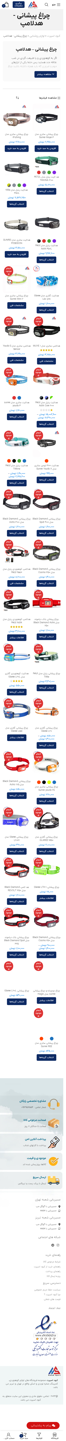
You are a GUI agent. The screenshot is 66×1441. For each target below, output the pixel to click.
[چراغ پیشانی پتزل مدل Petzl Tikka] (47, 657)
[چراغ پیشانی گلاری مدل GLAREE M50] (47, 820)
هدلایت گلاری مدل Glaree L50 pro (46, 297)
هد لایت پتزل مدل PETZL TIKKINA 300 (46, 178)
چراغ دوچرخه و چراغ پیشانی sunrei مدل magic (46, 992)
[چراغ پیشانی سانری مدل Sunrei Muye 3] (47, 118)
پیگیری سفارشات (18, 4)
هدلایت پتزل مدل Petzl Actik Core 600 (46, 404)
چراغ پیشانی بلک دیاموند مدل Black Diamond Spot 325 (16, 941)
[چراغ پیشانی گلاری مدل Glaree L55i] (17, 711)
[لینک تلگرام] (52, 1245)
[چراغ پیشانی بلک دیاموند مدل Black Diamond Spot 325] (17, 921)
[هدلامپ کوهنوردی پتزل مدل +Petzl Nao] (17, 552)
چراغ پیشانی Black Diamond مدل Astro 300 (17, 520)
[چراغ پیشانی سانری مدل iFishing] (17, 118)
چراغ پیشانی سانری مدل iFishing (16, 136)
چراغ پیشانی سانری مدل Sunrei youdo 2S (46, 788)
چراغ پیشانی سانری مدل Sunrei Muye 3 (46, 136)
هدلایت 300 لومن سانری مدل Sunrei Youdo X (46, 467)
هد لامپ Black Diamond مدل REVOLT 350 (17, 889)
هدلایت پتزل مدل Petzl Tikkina (17, 467)
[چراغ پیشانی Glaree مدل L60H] (17, 820)
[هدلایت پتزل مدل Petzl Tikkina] (17, 443)
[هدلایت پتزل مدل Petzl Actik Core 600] (47, 380)
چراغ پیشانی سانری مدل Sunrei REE (46, 1045)
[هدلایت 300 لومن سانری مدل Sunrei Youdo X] (47, 443)
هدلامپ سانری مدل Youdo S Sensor (17, 347)
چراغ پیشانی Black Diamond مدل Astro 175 (17, 783)
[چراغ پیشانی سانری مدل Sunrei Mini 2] (17, 279)
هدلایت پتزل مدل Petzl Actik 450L (46, 247)
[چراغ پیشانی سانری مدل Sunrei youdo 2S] (47, 765)
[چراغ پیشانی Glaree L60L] (17, 974)
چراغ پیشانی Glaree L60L (16, 990)
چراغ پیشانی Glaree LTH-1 (46, 887)
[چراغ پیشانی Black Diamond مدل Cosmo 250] (47, 921)
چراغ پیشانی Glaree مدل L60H (16, 838)
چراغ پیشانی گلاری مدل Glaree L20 (46, 729)
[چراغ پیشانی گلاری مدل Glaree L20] (47, 711)
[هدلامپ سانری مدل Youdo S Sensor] (17, 329)
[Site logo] (32, 4)
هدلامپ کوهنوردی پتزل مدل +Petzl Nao (16, 570)
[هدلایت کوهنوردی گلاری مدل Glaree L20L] (17, 657)
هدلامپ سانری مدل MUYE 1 (46, 346)
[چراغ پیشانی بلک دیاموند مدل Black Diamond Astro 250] (47, 603)
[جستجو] (46, 4)
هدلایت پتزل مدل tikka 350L (17, 191)
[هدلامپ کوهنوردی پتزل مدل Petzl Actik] (17, 603)
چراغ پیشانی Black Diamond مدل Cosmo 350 (46, 570)
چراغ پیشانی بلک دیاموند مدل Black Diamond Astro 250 (46, 622)
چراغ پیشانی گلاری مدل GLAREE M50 (46, 838)
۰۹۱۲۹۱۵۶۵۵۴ (27, 1107)
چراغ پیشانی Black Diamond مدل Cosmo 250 (46, 939)
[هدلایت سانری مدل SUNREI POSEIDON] (17, 223)
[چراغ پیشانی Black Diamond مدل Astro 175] (17, 765)
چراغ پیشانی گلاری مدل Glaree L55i (17, 729)
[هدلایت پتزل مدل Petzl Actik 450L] (47, 223)
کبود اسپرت (53, 36)
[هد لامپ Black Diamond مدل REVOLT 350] (17, 870)
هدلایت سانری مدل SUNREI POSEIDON (16, 241)
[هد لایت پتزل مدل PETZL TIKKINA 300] (47, 161)
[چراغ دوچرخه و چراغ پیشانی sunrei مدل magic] (47, 974)
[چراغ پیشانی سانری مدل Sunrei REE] (47, 1021)
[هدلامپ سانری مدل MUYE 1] (47, 329)
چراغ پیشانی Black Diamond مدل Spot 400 (46, 520)
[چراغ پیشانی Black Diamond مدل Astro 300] (17, 502)
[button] (46, 148)
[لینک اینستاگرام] (58, 1245)
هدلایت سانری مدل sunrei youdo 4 (16, 404)
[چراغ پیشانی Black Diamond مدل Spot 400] (47, 502)
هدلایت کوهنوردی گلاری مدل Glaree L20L (17, 675)
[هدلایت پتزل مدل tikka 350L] (17, 168)
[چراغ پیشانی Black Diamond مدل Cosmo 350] (47, 552)
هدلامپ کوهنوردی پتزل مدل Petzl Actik (16, 621)
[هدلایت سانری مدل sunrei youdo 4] (17, 380)
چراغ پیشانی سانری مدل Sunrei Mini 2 (16, 297)
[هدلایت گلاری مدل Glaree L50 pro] (47, 279)
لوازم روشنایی (37, 36)
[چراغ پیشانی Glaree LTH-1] (47, 870)
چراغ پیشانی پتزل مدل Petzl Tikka (46, 675)
